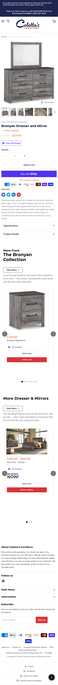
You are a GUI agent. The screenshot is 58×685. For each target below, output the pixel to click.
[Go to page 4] (29, 381)
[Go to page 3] (26, 381)
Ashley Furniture (11, 130)
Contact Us (16, 647)
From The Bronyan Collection (14, 122)
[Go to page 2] (24, 381)
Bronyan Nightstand (16, 340)
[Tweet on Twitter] (8, 195)
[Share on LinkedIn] (14, 195)
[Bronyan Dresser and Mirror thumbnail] (5, 112)
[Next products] (53, 334)
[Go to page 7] (36, 381)
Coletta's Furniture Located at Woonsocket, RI (24, 653)
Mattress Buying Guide (28, 650)
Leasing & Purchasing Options (35, 647)
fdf (8, 465)
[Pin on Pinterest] (19, 195)
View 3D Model (12, 143)
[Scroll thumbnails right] (54, 112)
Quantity (4, 150)
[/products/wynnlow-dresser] (26, 441)
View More (11, 270)
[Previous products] (4, 334)
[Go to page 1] (22, 382)
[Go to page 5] (31, 381)
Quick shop (26, 353)
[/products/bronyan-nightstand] (26, 311)
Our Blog (48, 653)
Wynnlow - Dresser (16, 462)
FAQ (51, 647)
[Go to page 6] (33, 381)
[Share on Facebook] (3, 195)
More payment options (29, 180)
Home (4, 37)
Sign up (41, 619)
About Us (5, 647)
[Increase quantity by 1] (24, 155)
